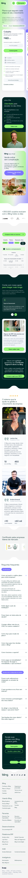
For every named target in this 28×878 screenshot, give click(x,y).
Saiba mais (14, 126)
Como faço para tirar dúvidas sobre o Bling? (10, 644)
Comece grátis (13, 50)
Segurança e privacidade (18, 787)
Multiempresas (18, 860)
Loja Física (4, 839)
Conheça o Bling (6, 786)
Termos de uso (18, 790)
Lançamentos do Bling (19, 802)
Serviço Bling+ (6, 803)
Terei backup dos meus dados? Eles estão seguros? (11, 718)
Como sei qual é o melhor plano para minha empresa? (11, 576)
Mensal (5, 25)
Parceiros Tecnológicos (18, 817)
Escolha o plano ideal (14, 751)
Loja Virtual (5, 844)
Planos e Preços (6, 788)
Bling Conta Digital (19, 842)
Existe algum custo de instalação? (8, 606)
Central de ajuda (6, 808)
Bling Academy (6, 801)
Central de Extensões (20, 852)
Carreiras (4, 793)
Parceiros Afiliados (6, 820)
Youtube (17, 805)
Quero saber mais (14, 349)
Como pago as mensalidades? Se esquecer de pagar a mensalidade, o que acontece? (11, 661)
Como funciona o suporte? (10, 652)
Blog (16, 807)
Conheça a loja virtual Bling (14, 172)
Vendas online (5, 837)
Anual (16, 25)
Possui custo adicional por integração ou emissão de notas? (9, 680)
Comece (5, 242)
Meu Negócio (5, 862)
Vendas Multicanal (6, 852)
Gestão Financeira (19, 837)
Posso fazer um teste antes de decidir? (11, 616)
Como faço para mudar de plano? (10, 634)
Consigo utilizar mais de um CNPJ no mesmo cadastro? (10, 625)
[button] (12, 314)
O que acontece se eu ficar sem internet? (11, 690)
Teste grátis (21, 3)
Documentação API (7, 829)
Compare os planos (8, 84)
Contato (4, 791)
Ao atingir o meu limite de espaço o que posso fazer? (10, 709)
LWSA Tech (18, 792)
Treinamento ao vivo (7, 806)
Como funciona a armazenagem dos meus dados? (11, 699)
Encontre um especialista (18, 820)
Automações (5, 860)
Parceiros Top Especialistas (5, 817)
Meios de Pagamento (20, 839)
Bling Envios (5, 842)
